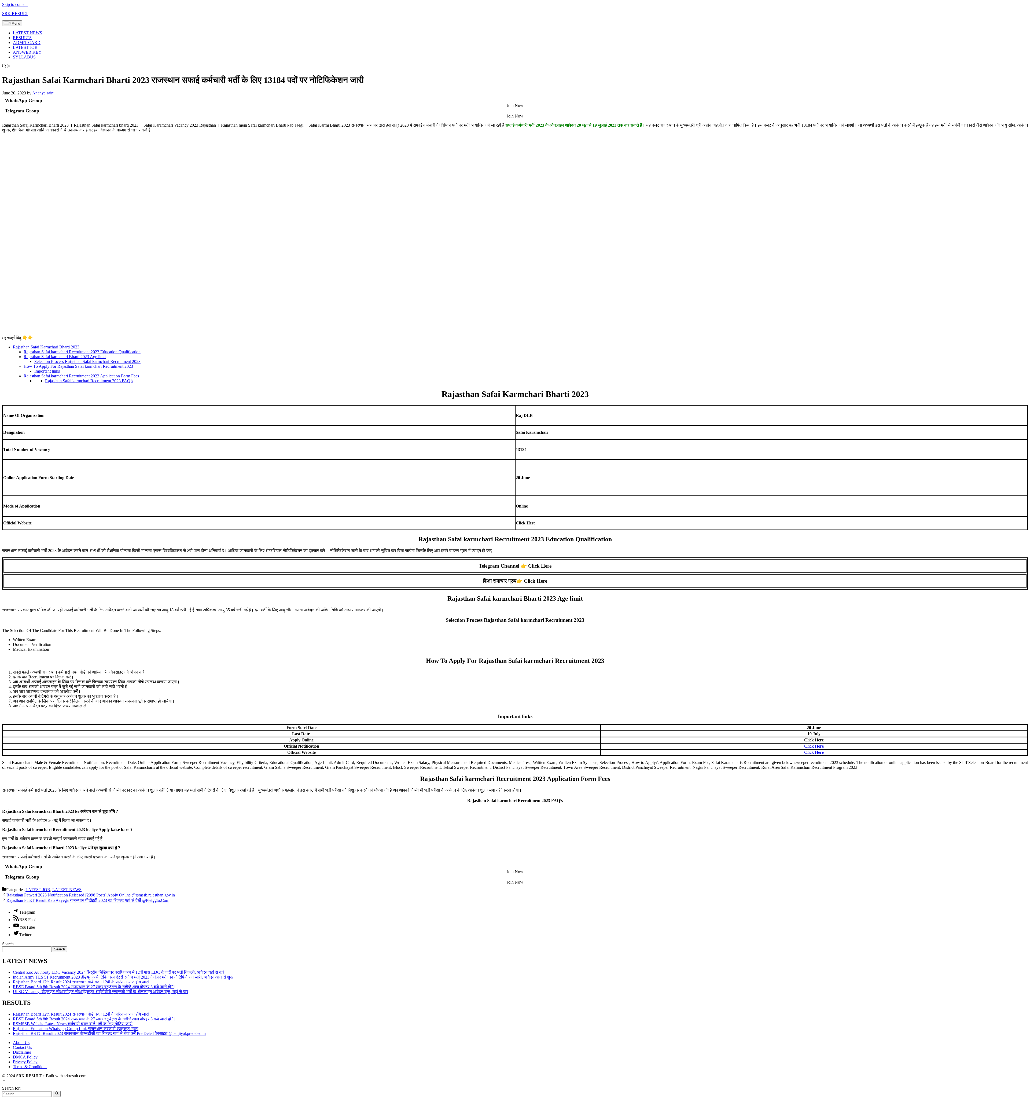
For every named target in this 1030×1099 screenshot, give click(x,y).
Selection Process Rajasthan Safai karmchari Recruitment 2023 (87, 361)
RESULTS (22, 37)
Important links (47, 371)
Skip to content (15, 4)
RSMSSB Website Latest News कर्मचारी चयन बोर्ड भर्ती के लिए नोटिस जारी (73, 1023)
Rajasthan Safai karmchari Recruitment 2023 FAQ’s (89, 380)
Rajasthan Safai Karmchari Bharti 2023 (46, 347)
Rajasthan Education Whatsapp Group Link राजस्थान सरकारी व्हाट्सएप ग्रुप (75, 1028)
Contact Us (22, 1047)
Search (8, 944)
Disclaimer (22, 1052)
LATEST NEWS (27, 33)
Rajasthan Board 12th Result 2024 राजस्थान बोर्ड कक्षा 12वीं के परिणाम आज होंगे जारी (81, 982)
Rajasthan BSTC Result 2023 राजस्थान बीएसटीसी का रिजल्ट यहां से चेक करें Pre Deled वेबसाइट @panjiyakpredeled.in (109, 1033)
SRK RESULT (15, 13)
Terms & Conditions (30, 1066)
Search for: (11, 1088)
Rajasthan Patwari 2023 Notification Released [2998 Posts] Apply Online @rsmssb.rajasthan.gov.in (90, 895)
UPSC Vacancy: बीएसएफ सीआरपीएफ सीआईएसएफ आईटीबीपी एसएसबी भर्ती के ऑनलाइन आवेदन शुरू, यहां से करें (100, 991)
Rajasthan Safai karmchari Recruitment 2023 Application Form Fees (81, 376)
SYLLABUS (24, 57)
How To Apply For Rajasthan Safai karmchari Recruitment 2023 (78, 366)
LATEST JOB (25, 47)
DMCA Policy (25, 1057)
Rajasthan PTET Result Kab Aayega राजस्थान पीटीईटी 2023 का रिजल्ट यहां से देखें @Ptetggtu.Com (87, 900)
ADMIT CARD (27, 42)
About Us (21, 1042)
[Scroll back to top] (4, 1081)
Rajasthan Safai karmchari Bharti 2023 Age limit (65, 356)
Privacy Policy (25, 1062)
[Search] (57, 1094)
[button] (6, 66)
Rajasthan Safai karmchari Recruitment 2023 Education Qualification (82, 352)
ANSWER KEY (27, 52)
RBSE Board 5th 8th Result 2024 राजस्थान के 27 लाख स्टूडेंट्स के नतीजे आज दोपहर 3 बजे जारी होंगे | (94, 986)
